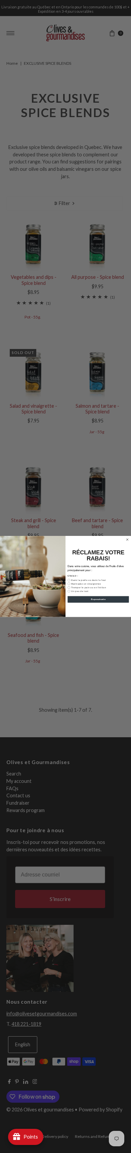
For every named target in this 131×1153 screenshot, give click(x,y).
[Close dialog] (127, 539)
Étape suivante (98, 599)
